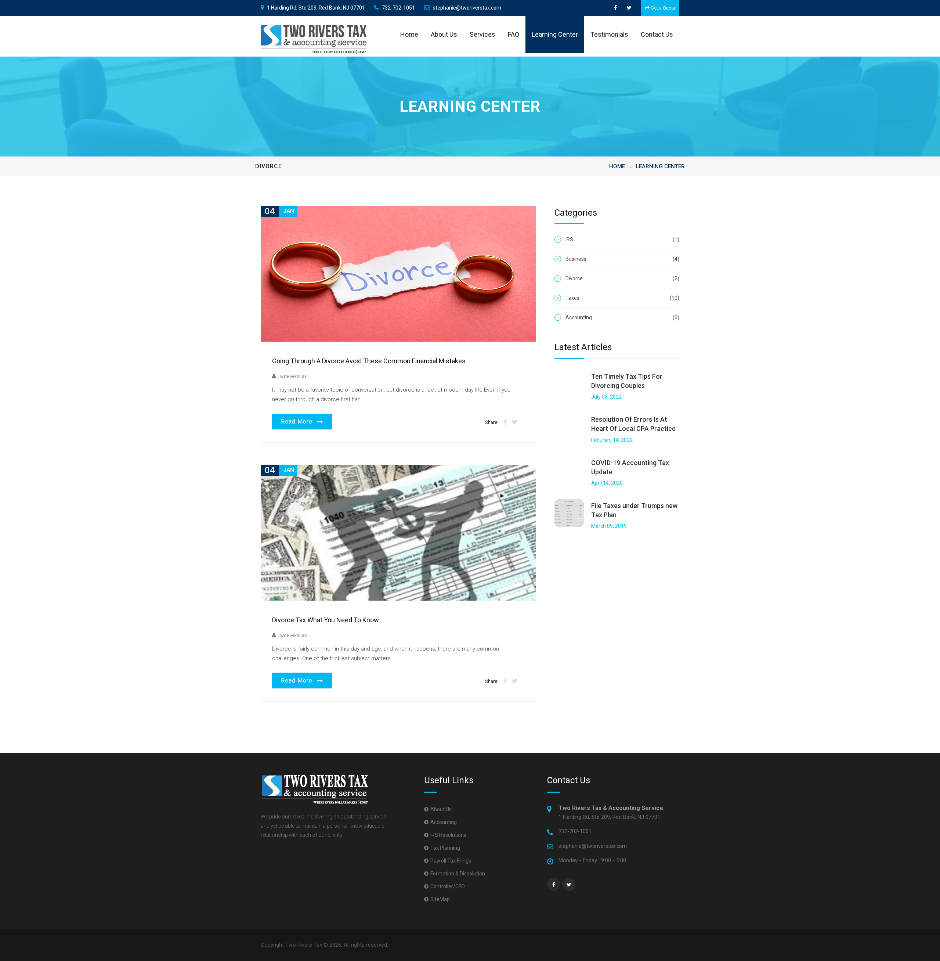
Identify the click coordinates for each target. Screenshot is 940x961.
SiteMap (440, 899)
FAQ (513, 34)
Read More (298, 421)
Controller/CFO (447, 886)
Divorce (622, 278)
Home (409, 34)
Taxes (622, 298)
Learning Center (555, 34)
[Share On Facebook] (505, 422)
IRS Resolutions (448, 835)
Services (482, 34)
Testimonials (609, 34)
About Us (444, 34)
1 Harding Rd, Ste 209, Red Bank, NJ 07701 (316, 8)
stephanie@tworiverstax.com (467, 8)
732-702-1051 (398, 8)
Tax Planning (445, 848)
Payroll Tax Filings (450, 861)
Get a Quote (663, 8)
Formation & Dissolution (457, 874)
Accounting (622, 317)
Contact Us (657, 34)
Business (622, 259)
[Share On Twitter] (514, 422)
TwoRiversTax (292, 376)
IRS (622, 239)
